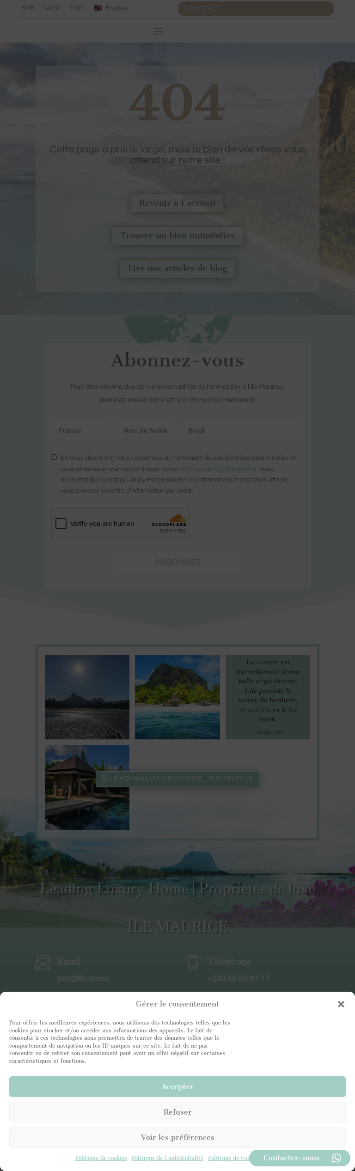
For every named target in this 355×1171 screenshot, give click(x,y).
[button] (341, 1004)
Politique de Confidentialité (167, 1158)
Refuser (178, 1112)
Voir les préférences (177, 1137)
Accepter (178, 1086)
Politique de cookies (101, 1158)
